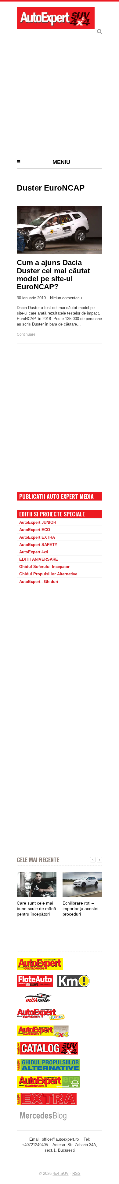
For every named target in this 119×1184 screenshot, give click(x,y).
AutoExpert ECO (34, 529)
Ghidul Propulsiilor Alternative (48, 574)
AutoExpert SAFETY (38, 544)
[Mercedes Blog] (43, 1116)
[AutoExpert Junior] (41, 1015)
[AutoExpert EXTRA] (47, 1099)
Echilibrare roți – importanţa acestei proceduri (80, 908)
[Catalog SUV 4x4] (47, 1049)
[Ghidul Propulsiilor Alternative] (48, 1066)
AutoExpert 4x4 (33, 552)
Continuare (26, 334)
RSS (76, 1173)
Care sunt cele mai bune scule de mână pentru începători (36, 908)
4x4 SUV (61, 1173)
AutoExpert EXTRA (37, 537)
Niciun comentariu (66, 298)
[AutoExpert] (40, 965)
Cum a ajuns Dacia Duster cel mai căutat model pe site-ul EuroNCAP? (53, 274)
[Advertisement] (59, 90)
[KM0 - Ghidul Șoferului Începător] (73, 982)
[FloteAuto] (35, 982)
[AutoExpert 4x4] (43, 1032)
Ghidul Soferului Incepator (44, 566)
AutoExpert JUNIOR (37, 522)
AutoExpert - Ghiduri (38, 581)
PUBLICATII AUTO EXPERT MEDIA (56, 496)
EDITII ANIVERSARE (38, 559)
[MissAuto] (38, 998)
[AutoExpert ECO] (48, 1083)
